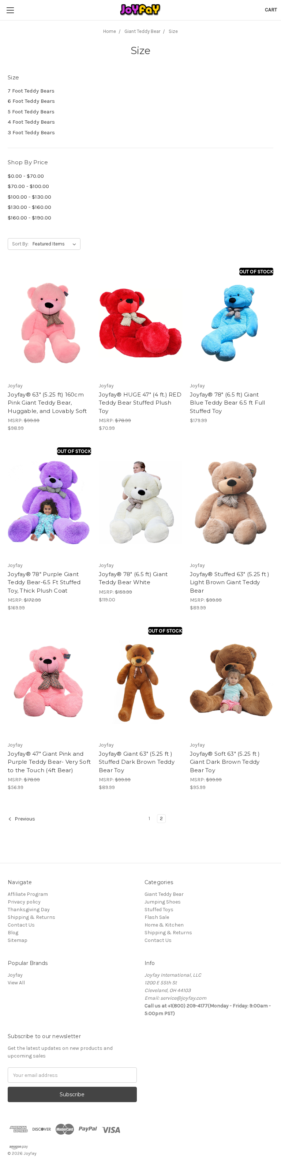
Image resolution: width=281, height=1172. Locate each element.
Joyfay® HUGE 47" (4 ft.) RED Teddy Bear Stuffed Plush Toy (140, 402)
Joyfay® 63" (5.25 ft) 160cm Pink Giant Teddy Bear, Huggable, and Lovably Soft (47, 402)
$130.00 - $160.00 (29, 207)
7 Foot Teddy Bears (31, 90)
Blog (13, 932)
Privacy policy (24, 902)
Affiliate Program (28, 894)
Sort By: (20, 244)
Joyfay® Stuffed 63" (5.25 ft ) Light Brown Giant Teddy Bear (230, 582)
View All (16, 983)
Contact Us (21, 925)
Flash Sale (157, 917)
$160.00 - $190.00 (29, 217)
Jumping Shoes (163, 902)
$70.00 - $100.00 (28, 186)
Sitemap (17, 940)
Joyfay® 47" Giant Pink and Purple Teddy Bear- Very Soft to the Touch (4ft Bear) (49, 762)
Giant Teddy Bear (164, 894)
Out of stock (256, 271)
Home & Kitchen (164, 925)
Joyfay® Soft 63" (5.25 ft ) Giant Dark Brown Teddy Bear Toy (225, 762)
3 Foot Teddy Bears (31, 132)
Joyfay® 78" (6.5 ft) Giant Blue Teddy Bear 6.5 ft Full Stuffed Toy (227, 402)
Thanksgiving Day (29, 909)
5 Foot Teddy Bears (31, 111)
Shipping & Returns (31, 917)
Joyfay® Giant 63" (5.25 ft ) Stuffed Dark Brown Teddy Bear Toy (137, 762)
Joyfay (15, 975)
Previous (24, 819)
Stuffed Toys (159, 909)
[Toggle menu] (10, 10)
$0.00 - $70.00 (26, 176)
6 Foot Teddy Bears (31, 101)
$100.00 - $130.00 (29, 197)
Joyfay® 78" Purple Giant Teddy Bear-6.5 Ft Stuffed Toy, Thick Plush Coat (44, 582)
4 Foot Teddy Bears (31, 122)
